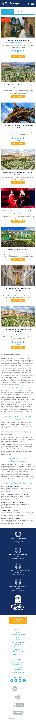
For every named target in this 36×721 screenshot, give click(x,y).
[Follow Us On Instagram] (20, 680)
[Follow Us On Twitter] (16, 680)
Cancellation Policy (18, 665)
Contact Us (18, 637)
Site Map (18, 670)
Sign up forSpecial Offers (18, 621)
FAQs (18, 639)
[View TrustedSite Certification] (18, 713)
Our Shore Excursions (18, 647)
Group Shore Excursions (18, 642)
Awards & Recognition (18, 635)
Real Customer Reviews (18, 662)
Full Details (17, 56)
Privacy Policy (18, 667)
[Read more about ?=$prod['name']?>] (18, 27)
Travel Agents (18, 649)
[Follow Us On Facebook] (11, 680)
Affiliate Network (18, 652)
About (20, 12)
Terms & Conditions (18, 672)
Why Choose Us (18, 654)
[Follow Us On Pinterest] (24, 680)
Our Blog (18, 644)
